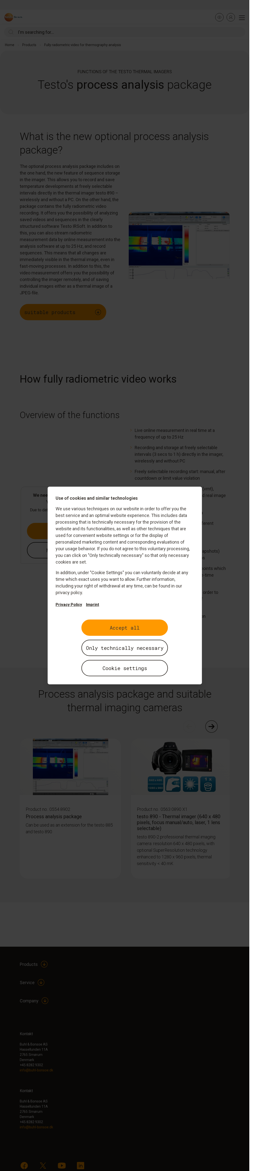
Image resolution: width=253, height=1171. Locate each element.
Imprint (92, 604)
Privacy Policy (69, 604)
